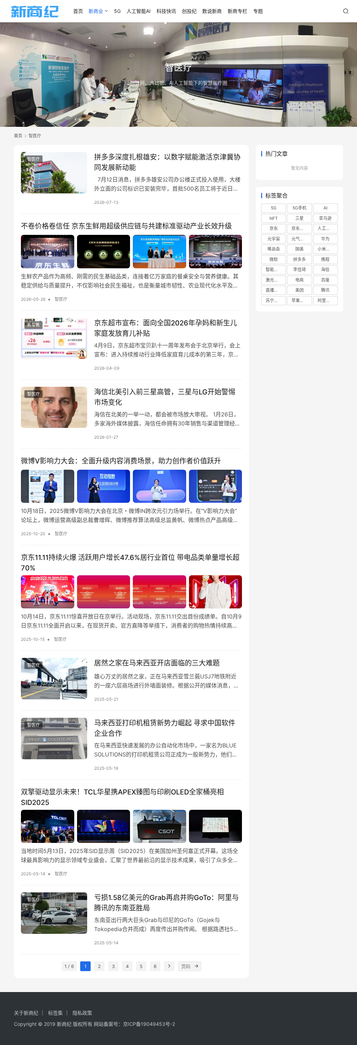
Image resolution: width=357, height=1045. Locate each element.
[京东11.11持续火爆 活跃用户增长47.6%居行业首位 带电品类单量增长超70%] (131, 591)
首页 (78, 11)
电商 (299, 280)
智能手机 (274, 269)
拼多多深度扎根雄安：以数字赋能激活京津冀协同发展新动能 (167, 162)
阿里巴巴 (326, 300)
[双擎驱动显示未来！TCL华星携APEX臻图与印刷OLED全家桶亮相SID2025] (131, 826)
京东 (273, 228)
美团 (299, 290)
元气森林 (299, 238)
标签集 (55, 1013)
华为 (325, 238)
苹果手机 (299, 300)
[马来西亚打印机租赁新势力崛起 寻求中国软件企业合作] (54, 738)
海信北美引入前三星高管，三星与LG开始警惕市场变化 (164, 397)
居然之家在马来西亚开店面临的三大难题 (157, 663)
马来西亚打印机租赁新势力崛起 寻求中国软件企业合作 (164, 728)
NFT (273, 218)
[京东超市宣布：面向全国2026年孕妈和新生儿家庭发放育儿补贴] (54, 338)
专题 (258, 11)
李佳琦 (299, 269)
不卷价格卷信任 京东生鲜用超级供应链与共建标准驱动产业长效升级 (126, 226)
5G (117, 11)
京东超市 (299, 228)
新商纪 (64, 1024)
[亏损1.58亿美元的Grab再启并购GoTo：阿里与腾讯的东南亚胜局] (54, 913)
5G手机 (299, 207)
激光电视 (274, 280)
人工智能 (326, 228)
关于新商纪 (26, 1013)
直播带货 (274, 290)
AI (325, 207)
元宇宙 (273, 238)
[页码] (196, 966)
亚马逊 (325, 218)
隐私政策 (82, 1013)
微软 (273, 259)
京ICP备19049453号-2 (149, 1024)
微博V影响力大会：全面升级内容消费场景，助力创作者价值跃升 (122, 461)
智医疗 (33, 159)
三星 (299, 218)
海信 (325, 269)
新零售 (33, 325)
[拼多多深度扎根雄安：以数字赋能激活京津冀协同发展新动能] (54, 172)
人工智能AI (139, 11)
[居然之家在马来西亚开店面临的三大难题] (54, 678)
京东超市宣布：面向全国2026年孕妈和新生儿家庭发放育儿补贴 (165, 328)
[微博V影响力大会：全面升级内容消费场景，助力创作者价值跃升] (131, 486)
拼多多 (299, 259)
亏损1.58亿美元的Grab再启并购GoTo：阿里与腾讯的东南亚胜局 (166, 902)
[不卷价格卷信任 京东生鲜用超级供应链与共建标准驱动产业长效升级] (131, 251)
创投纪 (189, 11)
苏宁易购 (274, 300)
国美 (299, 249)
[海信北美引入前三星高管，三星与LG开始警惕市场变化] (54, 407)
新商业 (96, 11)
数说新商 (212, 11)
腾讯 (325, 290)
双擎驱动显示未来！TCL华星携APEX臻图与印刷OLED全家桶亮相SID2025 (122, 797)
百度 (325, 280)
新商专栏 (237, 11)
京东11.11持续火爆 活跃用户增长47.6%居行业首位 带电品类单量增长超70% (130, 562)
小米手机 (326, 249)
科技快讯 (166, 11)
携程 (325, 259)
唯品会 (273, 249)
